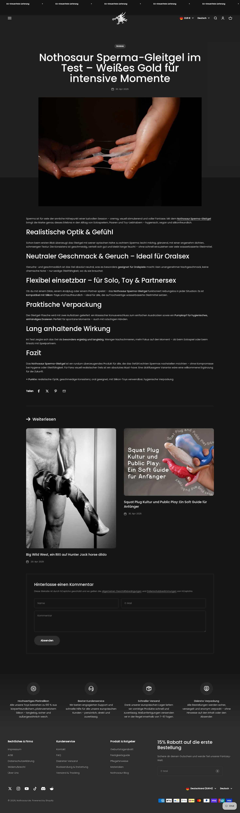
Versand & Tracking (68, 772)
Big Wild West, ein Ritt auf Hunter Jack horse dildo (66, 554)
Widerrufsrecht (16, 767)
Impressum (14, 749)
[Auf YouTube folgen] (26, 788)
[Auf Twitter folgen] (10, 788)
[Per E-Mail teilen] (64, 391)
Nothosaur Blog (119, 772)
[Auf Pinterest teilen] (55, 391)
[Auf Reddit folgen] (51, 788)
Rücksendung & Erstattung (72, 767)
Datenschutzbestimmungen (161, 591)
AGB (10, 755)
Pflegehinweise (119, 761)
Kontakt (60, 749)
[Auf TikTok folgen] (35, 788)
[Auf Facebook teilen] (38, 391)
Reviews (120, 46)
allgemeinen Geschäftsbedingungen (122, 591)
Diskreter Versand (67, 761)
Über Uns (13, 772)
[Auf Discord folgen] (43, 788)
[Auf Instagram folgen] (18, 788)
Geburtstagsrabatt (121, 749)
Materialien (117, 767)
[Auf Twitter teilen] (47, 391)
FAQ (58, 755)
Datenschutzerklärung (21, 761)
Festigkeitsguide (120, 755)
